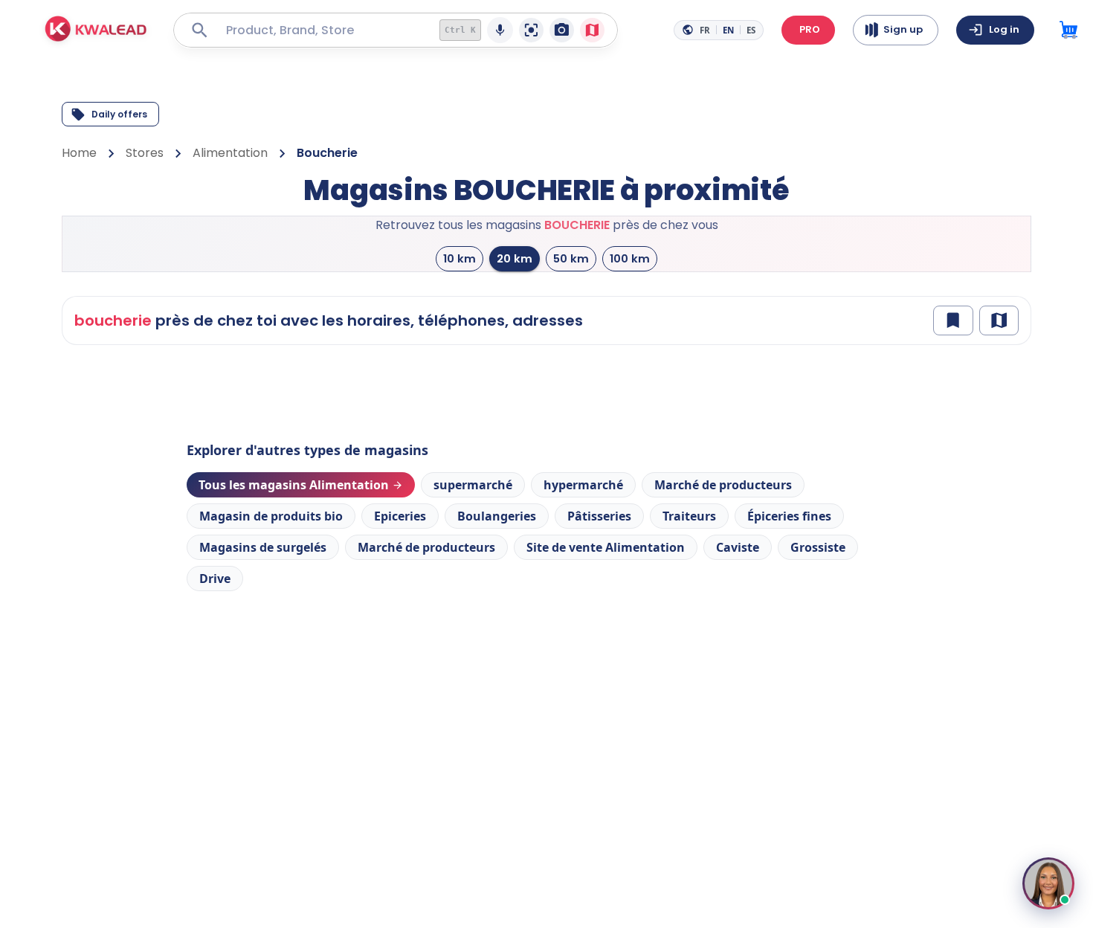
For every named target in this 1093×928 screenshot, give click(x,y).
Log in (1004, 29)
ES (751, 30)
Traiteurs (689, 516)
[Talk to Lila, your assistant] (1048, 883)
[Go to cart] (1068, 30)
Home (79, 152)
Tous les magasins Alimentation (294, 485)
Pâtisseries (599, 516)
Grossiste (817, 547)
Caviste (737, 547)
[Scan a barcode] (531, 30)
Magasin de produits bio (271, 516)
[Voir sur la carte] (592, 30)
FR (705, 30)
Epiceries (400, 516)
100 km (630, 258)
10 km (459, 258)
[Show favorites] (953, 320)
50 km (571, 258)
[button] (96, 30)
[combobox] (322, 30)
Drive (214, 578)
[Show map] (999, 320)
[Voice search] (500, 30)
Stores (145, 152)
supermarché (472, 485)
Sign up (903, 29)
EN (728, 30)
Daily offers (119, 114)
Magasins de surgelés (262, 547)
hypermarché (583, 485)
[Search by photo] (561, 30)
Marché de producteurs (723, 485)
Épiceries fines (789, 516)
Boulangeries (496, 516)
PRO (809, 29)
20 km (514, 258)
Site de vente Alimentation (605, 547)
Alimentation (230, 152)
